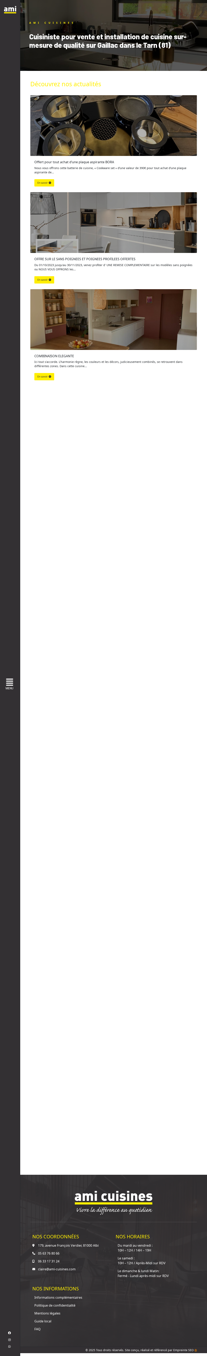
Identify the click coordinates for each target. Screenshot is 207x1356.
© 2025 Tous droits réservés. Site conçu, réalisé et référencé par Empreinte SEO (140, 1350)
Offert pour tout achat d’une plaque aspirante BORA (74, 162)
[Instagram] (9, 1339)
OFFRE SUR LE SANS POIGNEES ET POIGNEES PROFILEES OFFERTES (84, 259)
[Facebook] (9, 1332)
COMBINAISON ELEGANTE (54, 356)
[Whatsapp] (9, 1346)
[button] (10, 684)
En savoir (42, 182)
